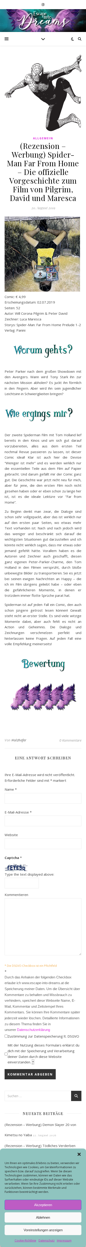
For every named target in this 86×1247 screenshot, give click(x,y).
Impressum (64, 1240)
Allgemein (43, 138)
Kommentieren (16, 894)
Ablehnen (43, 1217)
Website (11, 834)
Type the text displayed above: (29, 874)
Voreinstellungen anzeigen (43, 1230)
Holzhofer (19, 740)
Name (11, 789)
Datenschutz (47, 1240)
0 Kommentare (70, 740)
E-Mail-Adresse (18, 812)
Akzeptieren (43, 1205)
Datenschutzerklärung (33, 1030)
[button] (79, 1154)
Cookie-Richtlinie (25, 1240)
